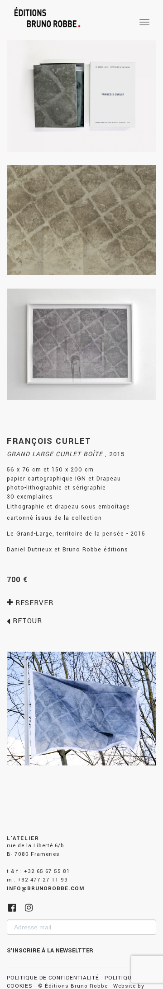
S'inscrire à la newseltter (50, 951)
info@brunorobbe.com (45, 888)
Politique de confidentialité (53, 978)
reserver (33, 603)
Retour (26, 621)
